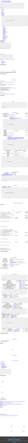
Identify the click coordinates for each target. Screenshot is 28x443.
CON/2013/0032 (16, 329)
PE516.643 (20, 281)
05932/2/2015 (16, 232)
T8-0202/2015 (20, 288)
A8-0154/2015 (16, 235)
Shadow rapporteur (11, 117)
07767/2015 (10, 295)
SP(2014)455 (14, 306)
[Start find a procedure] (5, 45)
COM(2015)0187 (15, 307)
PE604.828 (16, 231)
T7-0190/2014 (20, 285)
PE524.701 (20, 283)
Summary (26, 212)
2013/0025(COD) (14, 262)
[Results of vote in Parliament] (20, 223)
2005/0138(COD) (11, 84)
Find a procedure (2, 41)
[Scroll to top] (5, 371)
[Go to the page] (20, 241)
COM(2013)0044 (17, 212)
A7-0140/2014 (16, 217)
